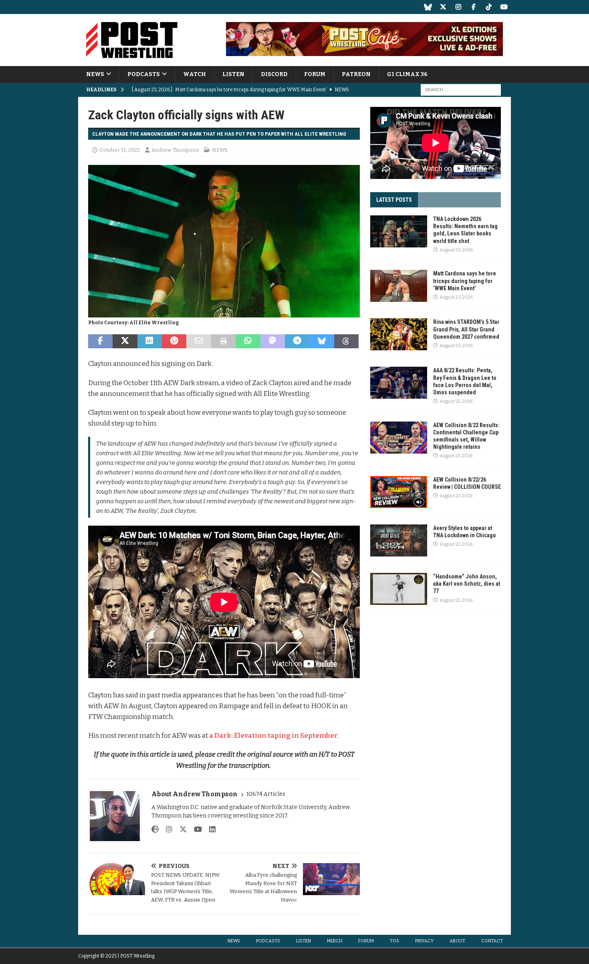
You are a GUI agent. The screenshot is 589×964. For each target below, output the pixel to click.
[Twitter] (443, 7)
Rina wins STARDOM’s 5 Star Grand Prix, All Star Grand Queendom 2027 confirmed (466, 329)
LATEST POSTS (394, 200)
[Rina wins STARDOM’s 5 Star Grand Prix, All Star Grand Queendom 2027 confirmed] (398, 334)
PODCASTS (143, 74)
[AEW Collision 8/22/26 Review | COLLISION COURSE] (398, 492)
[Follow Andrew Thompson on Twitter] (180, 829)
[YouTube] (504, 7)
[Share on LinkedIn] (149, 341)
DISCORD (274, 74)
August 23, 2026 (456, 250)
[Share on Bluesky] (321, 341)
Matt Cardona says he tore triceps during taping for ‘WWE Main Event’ (464, 280)
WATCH (194, 74)
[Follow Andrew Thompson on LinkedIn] (209, 829)
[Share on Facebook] (100, 341)
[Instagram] (458, 7)
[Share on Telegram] (297, 341)
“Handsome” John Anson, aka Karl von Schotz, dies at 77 (466, 583)
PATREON (356, 74)
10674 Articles (265, 794)
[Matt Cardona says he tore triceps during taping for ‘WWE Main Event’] (398, 286)
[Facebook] (473, 7)
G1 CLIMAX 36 (407, 74)
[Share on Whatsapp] (248, 341)
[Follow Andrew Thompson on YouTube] (195, 829)
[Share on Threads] (346, 341)
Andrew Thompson (175, 150)
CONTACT (492, 941)
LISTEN (233, 74)
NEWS (95, 74)
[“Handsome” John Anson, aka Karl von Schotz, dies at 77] (398, 589)
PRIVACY (424, 941)
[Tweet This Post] (125, 341)
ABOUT (457, 941)
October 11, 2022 (119, 150)
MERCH (334, 941)
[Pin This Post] (174, 341)
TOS (394, 941)
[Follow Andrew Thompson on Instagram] (166, 829)
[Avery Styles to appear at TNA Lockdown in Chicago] (398, 540)
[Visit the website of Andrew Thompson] (155, 829)
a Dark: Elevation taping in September (273, 735)
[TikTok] (489, 7)
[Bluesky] (428, 7)
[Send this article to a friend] (198, 341)
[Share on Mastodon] (272, 341)
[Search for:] (461, 89)
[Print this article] (223, 341)
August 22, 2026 (456, 401)
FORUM (314, 74)
